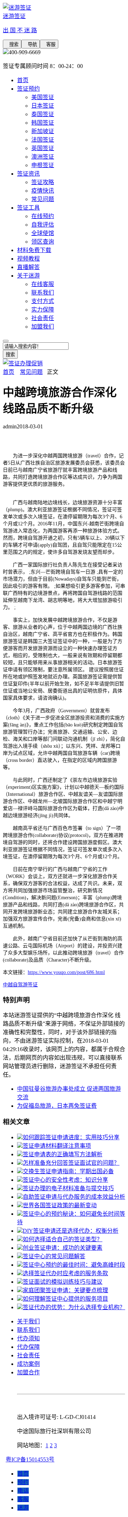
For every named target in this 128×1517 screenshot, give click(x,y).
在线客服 (42, 284)
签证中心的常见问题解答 (54, 1256)
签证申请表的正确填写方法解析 (62, 1154)
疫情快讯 (42, 191)
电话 (23, 1491)
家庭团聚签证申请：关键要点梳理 (65, 1290)
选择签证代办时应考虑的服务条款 (65, 1273)
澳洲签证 (42, 157)
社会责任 (42, 318)
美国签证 (42, 97)
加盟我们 (42, 327)
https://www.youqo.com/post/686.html (66, 972)
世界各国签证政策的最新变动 (60, 1205)
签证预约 (28, 89)
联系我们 (42, 293)
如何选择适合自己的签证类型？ (62, 1239)
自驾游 (20, 984)
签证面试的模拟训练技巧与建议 (62, 1282)
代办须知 (28, 1338)
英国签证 (42, 148)
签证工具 (28, 208)
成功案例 (28, 1364)
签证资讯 (28, 174)
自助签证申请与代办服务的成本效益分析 (74, 1197)
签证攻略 (42, 182)
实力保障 (42, 310)
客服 (49, 44)
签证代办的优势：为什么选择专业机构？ (74, 1307)
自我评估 (42, 225)
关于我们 (28, 1321)
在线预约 (42, 216)
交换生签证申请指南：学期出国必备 (68, 1171)
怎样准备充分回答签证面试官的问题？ (71, 1163)
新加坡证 (42, 131)
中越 (8, 984)
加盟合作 (28, 1372)
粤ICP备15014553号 (30, 1459)
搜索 (12, 44)
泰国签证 (42, 114)
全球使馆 (42, 233)
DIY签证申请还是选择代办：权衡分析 (70, 1231)
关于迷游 (28, 276)
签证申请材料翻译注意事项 (57, 1146)
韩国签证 (42, 123)
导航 (30, 44)
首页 (22, 80)
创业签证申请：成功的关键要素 (62, 1248)
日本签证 (42, 106)
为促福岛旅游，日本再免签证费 (57, 1106)
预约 (23, 1482)
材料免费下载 (34, 250)
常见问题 (42, 199)
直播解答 (28, 267)
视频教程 (28, 259)
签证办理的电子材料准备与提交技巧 (68, 1188)
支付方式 (42, 301)
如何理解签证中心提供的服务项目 (65, 1299)
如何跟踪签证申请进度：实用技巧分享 (71, 1137)
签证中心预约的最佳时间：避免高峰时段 (74, 1265)
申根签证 (42, 165)
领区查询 (42, 242)
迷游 (23, 1508)
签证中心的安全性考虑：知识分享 (65, 1180)
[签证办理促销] (23, 363)
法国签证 (42, 140)
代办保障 (28, 1347)
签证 (33, 984)
